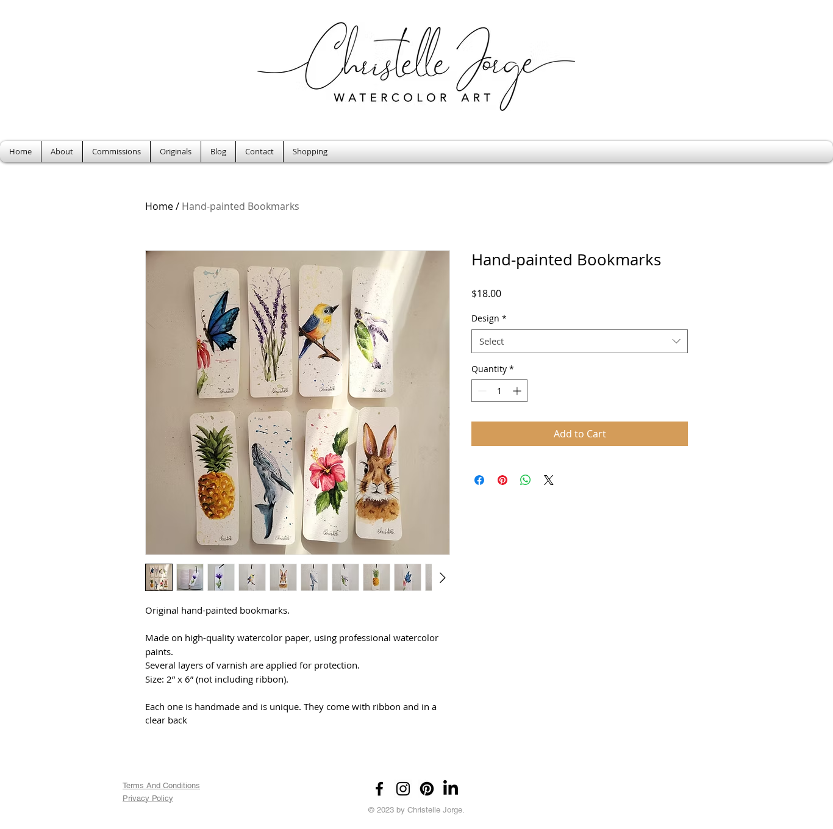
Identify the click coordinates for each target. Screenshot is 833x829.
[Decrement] (480, 390)
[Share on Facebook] (479, 480)
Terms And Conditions (161, 785)
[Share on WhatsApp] (525, 480)
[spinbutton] (499, 390)
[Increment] (518, 390)
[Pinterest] (427, 789)
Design (489, 318)
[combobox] (579, 341)
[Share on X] (549, 480)
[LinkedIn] (451, 789)
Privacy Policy (148, 798)
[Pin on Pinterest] (502, 480)
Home (159, 206)
